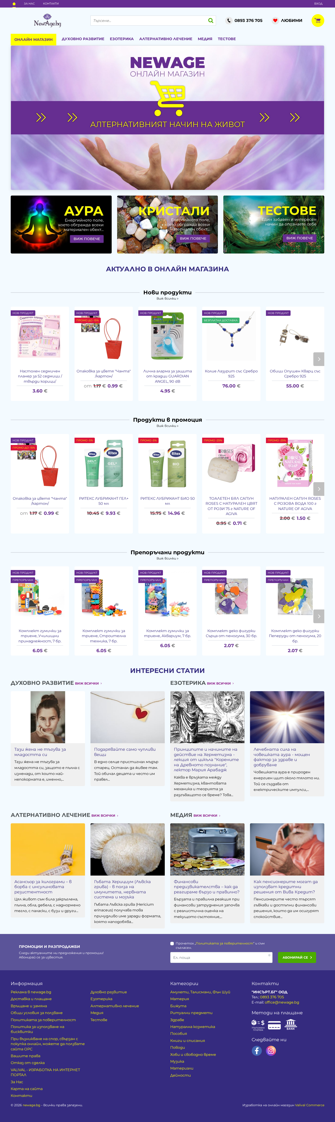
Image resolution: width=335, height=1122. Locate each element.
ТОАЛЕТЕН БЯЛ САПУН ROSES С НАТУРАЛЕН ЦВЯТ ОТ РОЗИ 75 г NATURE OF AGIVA (231, 506)
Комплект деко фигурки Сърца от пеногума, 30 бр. (231, 633)
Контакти (51, 3)
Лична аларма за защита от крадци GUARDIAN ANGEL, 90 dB (167, 376)
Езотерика (122, 39)
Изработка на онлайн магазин (283, 1105)
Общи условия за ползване (37, 1013)
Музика (177, 1061)
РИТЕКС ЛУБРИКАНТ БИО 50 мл (167, 501)
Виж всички (166, 298)
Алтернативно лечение (165, 39)
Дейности (180, 1075)
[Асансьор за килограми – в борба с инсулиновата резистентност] (48, 849)
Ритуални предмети (191, 1013)
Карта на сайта (27, 1089)
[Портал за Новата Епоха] (47, 20)
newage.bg (31, 1105)
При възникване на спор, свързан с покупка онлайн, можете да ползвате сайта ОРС (48, 1044)
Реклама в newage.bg (31, 992)
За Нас (29, 3)
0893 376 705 (272, 997)
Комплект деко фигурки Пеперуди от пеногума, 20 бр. (295, 636)
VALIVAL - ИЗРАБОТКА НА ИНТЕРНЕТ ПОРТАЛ (45, 1072)
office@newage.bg (282, 1002)
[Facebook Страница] (257, 1051)
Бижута (178, 1006)
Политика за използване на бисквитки (37, 1029)
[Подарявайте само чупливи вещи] (127, 717)
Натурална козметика (192, 1027)
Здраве (177, 1020)
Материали (181, 1068)
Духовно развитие (83, 39)
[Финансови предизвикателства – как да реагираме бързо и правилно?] (207, 849)
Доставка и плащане (31, 999)
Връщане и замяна (29, 1006)
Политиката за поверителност (224, 943)
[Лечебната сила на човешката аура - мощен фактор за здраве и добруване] (287, 717)
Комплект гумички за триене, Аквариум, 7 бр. (167, 633)
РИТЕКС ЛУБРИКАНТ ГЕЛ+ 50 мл (104, 501)
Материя (179, 999)
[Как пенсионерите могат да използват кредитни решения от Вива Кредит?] (287, 849)
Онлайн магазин (33, 39)
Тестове (227, 39)
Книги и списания (187, 1040)
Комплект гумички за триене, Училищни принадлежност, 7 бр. (39, 636)
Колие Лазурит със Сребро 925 (231, 373)
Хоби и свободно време (193, 1054)
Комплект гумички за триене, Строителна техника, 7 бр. (104, 636)
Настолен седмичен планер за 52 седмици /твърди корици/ (40, 376)
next (318, 359)
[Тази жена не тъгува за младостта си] (48, 717)
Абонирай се (295, 957)
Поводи (177, 1047)
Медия (205, 39)
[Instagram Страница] (271, 1051)
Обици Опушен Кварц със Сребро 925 (295, 373)
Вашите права (25, 1056)
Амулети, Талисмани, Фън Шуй (200, 992)
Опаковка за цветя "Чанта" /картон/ (104, 373)
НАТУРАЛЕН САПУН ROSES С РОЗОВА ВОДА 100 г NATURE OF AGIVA (295, 503)
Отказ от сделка (28, 1063)
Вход (318, 3)
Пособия (178, 1033)
